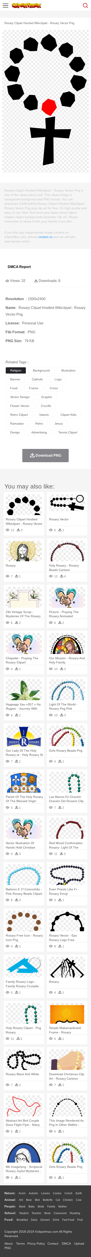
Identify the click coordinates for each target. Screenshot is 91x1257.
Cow (79, 1199)
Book (47, 1213)
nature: (9, 1193)
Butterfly (48, 1199)
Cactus (57, 1193)
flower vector (19, 406)
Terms (20, 1243)
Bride (41, 1206)
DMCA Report (19, 267)
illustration (68, 370)
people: (10, 1206)
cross (54, 388)
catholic (37, 379)
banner (15, 379)
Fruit (80, 1219)
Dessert (45, 1219)
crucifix (46, 406)
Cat (58, 1199)
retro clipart (19, 414)
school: (10, 1213)
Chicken (68, 1199)
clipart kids (68, 414)
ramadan (17, 423)
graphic (46, 397)
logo (58, 379)
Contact (52, 1243)
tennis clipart (67, 432)
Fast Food (68, 1219)
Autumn (33, 1193)
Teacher (36, 1213)
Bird (37, 1199)
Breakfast (22, 1219)
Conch (68, 1193)
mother (62, 1206)
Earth (79, 1193)
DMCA (66, 1243)
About (8, 1243)
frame (33, 388)
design (15, 432)
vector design (20, 397)
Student (23, 1213)
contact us (45, 237)
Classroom (60, 1213)
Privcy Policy (36, 1243)
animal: (10, 1199)
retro (39, 423)
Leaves (45, 1193)
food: (8, 1219)
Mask (22, 1206)
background (41, 370)
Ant (21, 1199)
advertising (39, 432)
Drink (56, 1219)
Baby (31, 1206)
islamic (44, 414)
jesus (59, 423)
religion (15, 370)
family (51, 1206)
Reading (75, 1213)
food (13, 388)
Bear (29, 1199)
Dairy (34, 1219)
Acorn (22, 1193)
